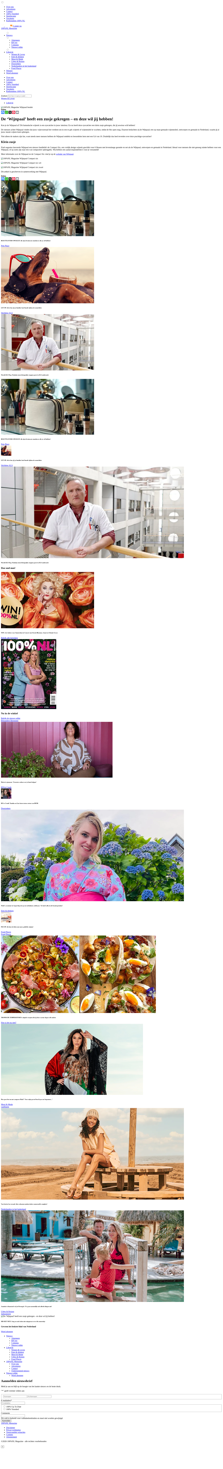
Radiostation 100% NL (15, 21)
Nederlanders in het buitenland (13, 1209)
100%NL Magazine (9, 28)
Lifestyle (9, 103)
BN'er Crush (6, 787)
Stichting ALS (7, 313)
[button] (11, 26)
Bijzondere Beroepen (9, 721)
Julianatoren (6, 1314)
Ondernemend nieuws (20, 1371)
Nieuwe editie (17, 1345)
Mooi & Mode (7, 1104)
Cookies (9, 1434)
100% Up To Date (13, 1407)
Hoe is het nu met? (8, 1023)
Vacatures (10, 18)
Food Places (6, 932)
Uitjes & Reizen (7, 1311)
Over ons (10, 7)
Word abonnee (7, 1331)
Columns (15, 1343)
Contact (9, 11)
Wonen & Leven (8, 98)
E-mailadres (6, 1400)
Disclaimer (10, 1428)
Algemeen (15, 1338)
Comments (5, 1413)
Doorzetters (5, 808)
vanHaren (5, 1107)
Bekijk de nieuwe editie (10, 718)
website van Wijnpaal (64, 154)
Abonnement (11, 1437)
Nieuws (9, 1336)
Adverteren (10, 9)
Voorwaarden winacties (15, 1432)
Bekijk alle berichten (9, 638)
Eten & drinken (7, 911)
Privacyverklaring (13, 1430)
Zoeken (4, 96)
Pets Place (5, 246)
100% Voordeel (12, 14)
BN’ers (14, 1341)
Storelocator (11, 16)
